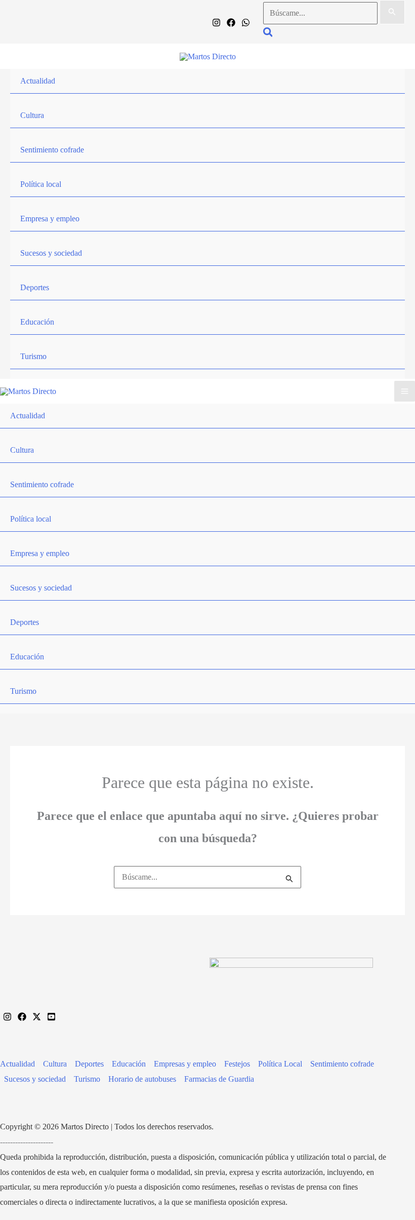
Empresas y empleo (185, 1063)
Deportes (34, 287)
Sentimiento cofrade (52, 149)
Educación (37, 322)
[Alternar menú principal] (404, 391)
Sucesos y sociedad (51, 253)
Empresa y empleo (49, 218)
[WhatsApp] (245, 22)
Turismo (33, 356)
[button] (268, 34)
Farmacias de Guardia (219, 1079)
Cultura (32, 115)
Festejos (237, 1063)
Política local (40, 184)
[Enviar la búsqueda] (392, 12)
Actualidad (37, 80)
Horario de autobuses (142, 1079)
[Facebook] (231, 22)
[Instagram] (216, 22)
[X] (36, 1016)
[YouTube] (51, 1016)
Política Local (280, 1063)
